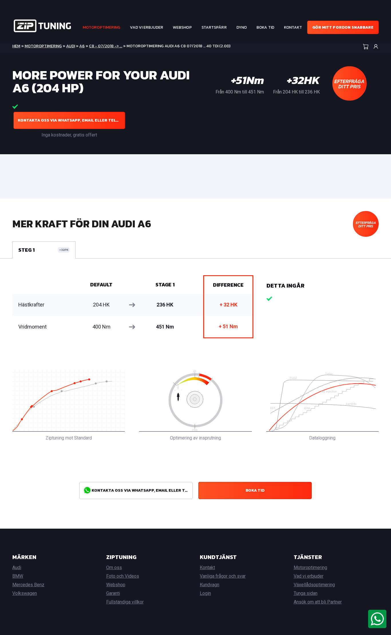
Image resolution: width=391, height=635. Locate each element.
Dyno (241, 27)
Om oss (114, 567)
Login (205, 593)
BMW (17, 576)
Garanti (113, 593)
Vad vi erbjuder (146, 27)
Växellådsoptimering (314, 584)
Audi (70, 46)
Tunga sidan (305, 593)
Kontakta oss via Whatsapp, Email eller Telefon (71, 120)
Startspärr (214, 27)
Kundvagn (209, 584)
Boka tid (265, 27)
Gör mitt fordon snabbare (343, 27)
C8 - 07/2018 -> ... (105, 46)
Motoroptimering (102, 27)
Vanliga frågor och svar (223, 576)
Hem (16, 46)
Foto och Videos (122, 576)
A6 (82, 46)
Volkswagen (24, 593)
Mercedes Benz (28, 584)
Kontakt (293, 27)
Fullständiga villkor (125, 602)
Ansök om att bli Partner (318, 602)
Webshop (182, 27)
